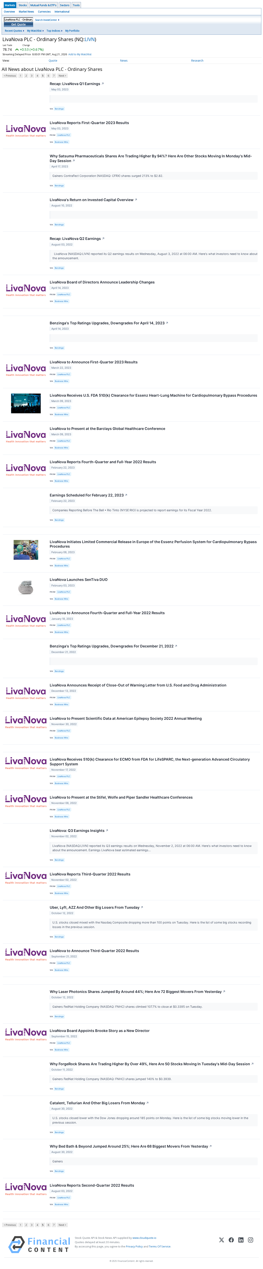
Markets (10, 5)
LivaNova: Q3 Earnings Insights (79, 830)
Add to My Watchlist (79, 54)
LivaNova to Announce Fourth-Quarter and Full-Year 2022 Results (107, 613)
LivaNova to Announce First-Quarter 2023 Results (94, 362)
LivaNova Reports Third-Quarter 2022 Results (90, 874)
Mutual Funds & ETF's (43, 5)
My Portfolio (72, 30)
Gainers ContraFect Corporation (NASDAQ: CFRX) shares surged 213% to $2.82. (108, 175)
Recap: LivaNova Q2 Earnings (77, 238)
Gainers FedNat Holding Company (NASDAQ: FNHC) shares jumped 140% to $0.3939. (112, 1079)
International (62, 11)
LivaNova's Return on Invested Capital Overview (93, 200)
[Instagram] (250, 1245)
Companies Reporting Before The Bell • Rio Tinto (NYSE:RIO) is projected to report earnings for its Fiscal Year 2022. (132, 510)
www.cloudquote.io (144, 1238)
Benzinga (59, 109)
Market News (26, 11)
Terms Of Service (160, 1246)
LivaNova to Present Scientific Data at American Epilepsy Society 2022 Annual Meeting (126, 718)
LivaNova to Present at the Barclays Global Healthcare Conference (107, 428)
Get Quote (18, 24)
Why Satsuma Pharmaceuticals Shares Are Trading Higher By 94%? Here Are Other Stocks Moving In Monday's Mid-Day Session (151, 158)
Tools (76, 5)
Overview (9, 11)
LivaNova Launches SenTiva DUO (79, 579)
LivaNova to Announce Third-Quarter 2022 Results (94, 951)
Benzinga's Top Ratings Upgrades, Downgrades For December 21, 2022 (114, 646)
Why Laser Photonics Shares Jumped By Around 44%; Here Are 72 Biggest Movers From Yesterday (138, 991)
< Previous (10, 75)
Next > (62, 75)
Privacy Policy (134, 1246)
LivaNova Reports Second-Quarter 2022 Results (92, 1185)
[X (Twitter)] (221, 1245)
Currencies (44, 11)
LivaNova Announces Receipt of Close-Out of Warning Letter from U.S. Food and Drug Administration (138, 685)
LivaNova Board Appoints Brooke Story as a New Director (100, 1030)
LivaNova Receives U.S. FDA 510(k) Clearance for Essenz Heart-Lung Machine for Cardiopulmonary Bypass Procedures (153, 395)
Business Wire (61, 142)
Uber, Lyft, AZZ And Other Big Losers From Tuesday (96, 907)
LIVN (90, 39)
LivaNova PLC (64, 135)
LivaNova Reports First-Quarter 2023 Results (89, 123)
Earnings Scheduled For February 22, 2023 (89, 495)
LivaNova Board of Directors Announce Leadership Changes (102, 282)
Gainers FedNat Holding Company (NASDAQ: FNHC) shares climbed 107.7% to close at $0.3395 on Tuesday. (127, 1006)
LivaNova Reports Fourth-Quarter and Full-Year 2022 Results (103, 462)
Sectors (64, 5)
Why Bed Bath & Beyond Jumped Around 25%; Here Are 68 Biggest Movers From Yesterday (131, 1146)
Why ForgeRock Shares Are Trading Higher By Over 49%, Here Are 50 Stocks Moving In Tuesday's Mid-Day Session (152, 1064)
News (124, 60)
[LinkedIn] (241, 1245)
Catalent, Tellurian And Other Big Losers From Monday (99, 1103)
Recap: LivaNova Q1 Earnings (77, 84)
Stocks (23, 5)
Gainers (58, 1161)
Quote (53, 60)
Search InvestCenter (46, 19)
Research (197, 60)
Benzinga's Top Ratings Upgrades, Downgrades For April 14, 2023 (109, 323)
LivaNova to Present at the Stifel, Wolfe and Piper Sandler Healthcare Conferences (121, 797)
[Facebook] (231, 1245)
